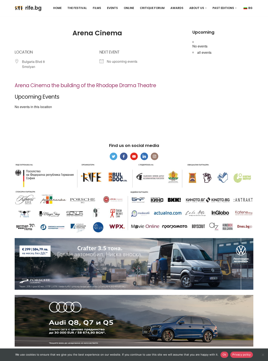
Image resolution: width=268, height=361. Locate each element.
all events (204, 52)
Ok (224, 354)
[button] (206, 8)
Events (112, 8)
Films (97, 8)
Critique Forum (152, 8)
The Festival (77, 8)
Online (129, 8)
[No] (263, 355)
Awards (176, 8)
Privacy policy (241, 354)
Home (57, 8)
